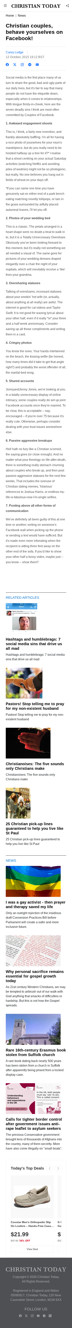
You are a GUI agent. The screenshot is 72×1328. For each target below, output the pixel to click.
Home (10, 15)
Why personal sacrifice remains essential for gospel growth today (35, 976)
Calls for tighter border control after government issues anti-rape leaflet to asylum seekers (34, 1124)
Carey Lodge (14, 52)
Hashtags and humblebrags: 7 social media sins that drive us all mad (34, 644)
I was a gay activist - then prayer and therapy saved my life (35, 904)
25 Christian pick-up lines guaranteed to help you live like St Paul (34, 828)
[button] (5, 6)
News (22, 15)
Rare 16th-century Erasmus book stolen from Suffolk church (36, 1052)
